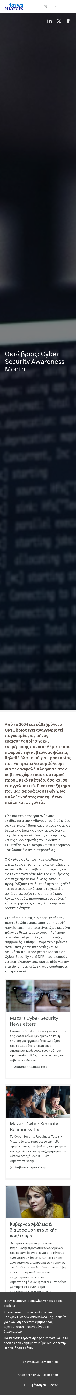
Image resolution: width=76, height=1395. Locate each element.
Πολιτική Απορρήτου (19, 1348)
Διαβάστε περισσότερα (30, 1067)
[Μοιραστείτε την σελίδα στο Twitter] (59, 21)
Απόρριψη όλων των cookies (38, 1375)
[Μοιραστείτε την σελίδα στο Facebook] (68, 21)
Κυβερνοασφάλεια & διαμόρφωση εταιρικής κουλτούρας (33, 1230)
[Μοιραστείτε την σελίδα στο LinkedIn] (49, 21)
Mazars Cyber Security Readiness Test (34, 1126)
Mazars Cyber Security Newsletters (34, 1021)
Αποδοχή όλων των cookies (38, 1362)
